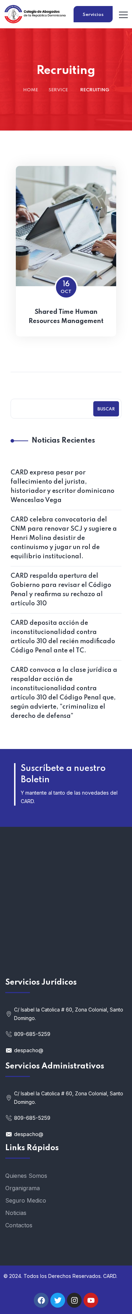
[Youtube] (90, 1300)
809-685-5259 (32, 1034)
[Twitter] (57, 1300)
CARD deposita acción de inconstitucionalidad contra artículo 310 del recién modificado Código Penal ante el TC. (63, 637)
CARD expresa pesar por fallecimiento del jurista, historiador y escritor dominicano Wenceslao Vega (62, 486)
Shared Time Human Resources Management (66, 316)
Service (58, 90)
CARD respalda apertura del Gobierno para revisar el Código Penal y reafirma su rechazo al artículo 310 (61, 590)
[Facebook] (41, 1300)
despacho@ (28, 1050)
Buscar (106, 409)
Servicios (93, 14)
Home (30, 90)
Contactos (18, 1225)
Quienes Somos (26, 1175)
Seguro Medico (25, 1200)
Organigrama (22, 1188)
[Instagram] (74, 1300)
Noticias (15, 1212)
